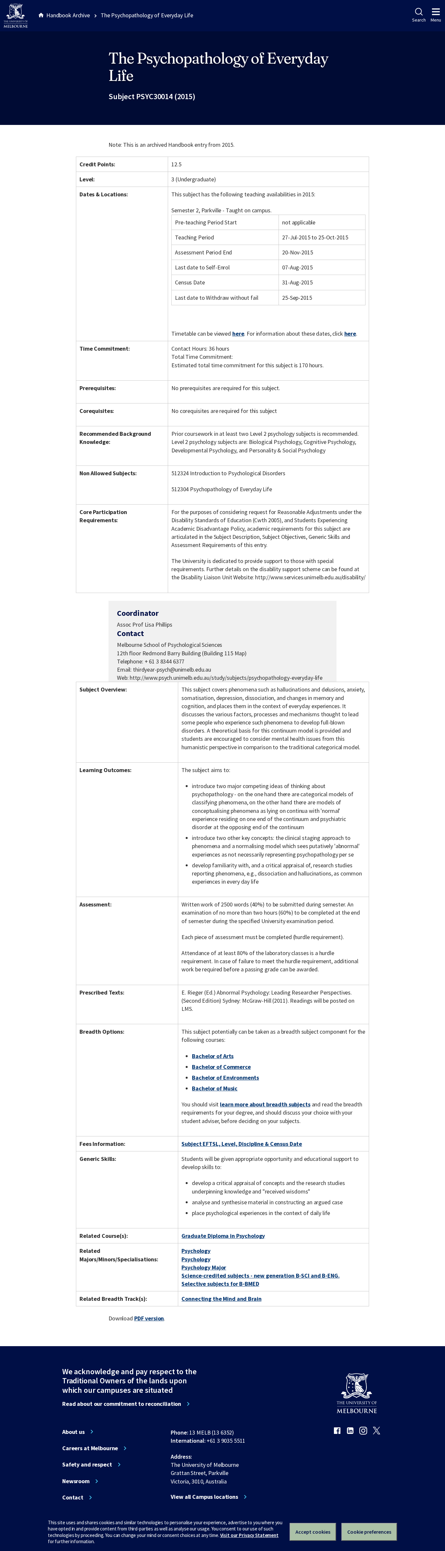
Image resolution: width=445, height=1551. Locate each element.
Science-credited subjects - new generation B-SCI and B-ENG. (260, 1275)
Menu (436, 20)
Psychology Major (203, 1267)
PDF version (149, 1318)
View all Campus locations (204, 1496)
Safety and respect (87, 1464)
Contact (72, 1497)
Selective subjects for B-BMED (220, 1283)
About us (73, 1432)
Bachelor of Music (214, 1088)
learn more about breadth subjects (265, 1104)
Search (418, 20)
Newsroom (76, 1481)
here (238, 333)
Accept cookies (312, 1531)
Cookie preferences (369, 1531)
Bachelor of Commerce (221, 1067)
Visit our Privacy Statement (249, 1535)
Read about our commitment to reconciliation (121, 1403)
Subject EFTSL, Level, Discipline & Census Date (241, 1144)
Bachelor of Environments (225, 1077)
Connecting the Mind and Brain (221, 1298)
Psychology (195, 1250)
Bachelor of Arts (213, 1056)
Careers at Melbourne (90, 1448)
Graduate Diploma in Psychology (223, 1235)
